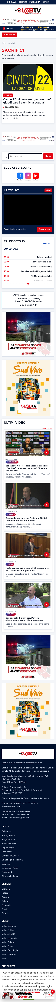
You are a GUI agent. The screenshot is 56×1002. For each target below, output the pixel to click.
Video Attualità (8, 934)
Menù (8, 28)
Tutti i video (47, 428)
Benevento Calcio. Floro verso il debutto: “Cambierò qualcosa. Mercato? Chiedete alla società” (27, 468)
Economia (6, 905)
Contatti (23, 2)
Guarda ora (44, 229)
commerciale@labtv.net (19, 817)
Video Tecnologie (10, 950)
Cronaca (6, 889)
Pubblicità (34, 2)
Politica (7, 95)
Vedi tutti (47, 243)
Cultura (5, 901)
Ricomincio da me (10, 876)
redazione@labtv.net (11, 806)
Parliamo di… (8, 872)
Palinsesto (6, 831)
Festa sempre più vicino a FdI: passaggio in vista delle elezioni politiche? (28, 569)
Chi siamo (12, 2)
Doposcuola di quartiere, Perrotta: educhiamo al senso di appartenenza (24, 619)
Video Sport (7, 946)
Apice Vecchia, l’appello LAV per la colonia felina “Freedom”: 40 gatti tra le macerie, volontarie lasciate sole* (31, 35)
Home (4, 43)
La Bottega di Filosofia (12, 860)
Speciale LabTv (9, 843)
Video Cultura (8, 942)
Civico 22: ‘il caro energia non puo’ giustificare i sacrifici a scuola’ (27, 101)
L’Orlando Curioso (10, 856)
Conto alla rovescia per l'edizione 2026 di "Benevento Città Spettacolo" (26, 519)
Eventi (4, 913)
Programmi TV (8, 839)
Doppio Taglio (8, 847)
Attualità (5, 897)
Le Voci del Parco (10, 868)
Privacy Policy (8, 835)
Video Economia (9, 938)
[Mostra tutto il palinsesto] (28, 284)
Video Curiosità (9, 954)
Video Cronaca (9, 926)
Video (4, 958)
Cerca (45, 2)
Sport (4, 909)
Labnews (6, 864)
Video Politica (8, 930)
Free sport (6, 851)
